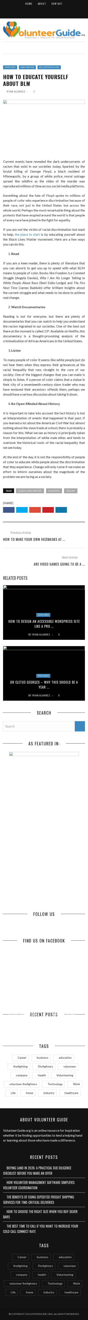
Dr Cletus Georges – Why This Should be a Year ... (44, 685)
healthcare (71, 1093)
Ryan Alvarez (16, 91)
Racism (71, 490)
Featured (10, 67)
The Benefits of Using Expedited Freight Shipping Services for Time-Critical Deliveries (38, 1200)
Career (22, 1057)
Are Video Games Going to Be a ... (59, 564)
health (42, 1075)
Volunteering (64, 1075)
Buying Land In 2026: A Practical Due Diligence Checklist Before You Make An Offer (37, 1170)
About (42, 3)
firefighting (20, 1066)
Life (13, 1093)
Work (76, 1084)
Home (29, 3)
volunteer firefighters (23, 1084)
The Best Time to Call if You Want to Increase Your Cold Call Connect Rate (40, 1229)
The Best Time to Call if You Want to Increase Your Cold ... (23, 1025)
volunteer (69, 1066)
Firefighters (45, 1066)
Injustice (54, 490)
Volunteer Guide (49, 67)
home (29, 1093)
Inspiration (27, 67)
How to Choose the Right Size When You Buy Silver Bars (64, 1022)
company (21, 1075)
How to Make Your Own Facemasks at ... (34, 539)
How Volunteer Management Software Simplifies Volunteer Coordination (38, 1185)
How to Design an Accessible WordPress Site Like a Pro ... (44, 624)
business (42, 1057)
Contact (57, 3)
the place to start (27, 234)
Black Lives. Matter (30, 490)
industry (49, 1093)
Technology (55, 1084)
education (65, 1057)
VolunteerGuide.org (17, 1130)
